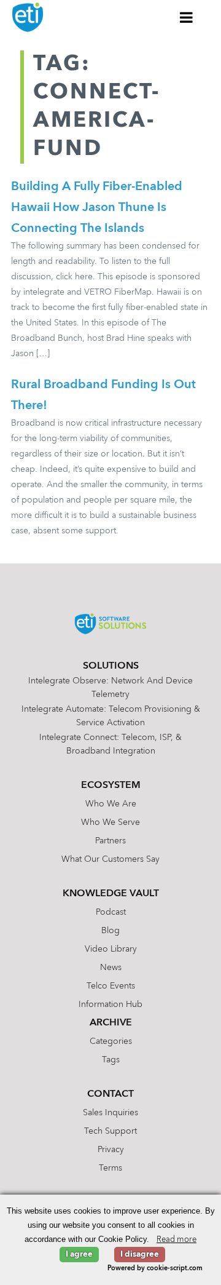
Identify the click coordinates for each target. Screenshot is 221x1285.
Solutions (111, 666)
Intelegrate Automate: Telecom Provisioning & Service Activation (110, 716)
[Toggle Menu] (187, 17)
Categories (111, 1041)
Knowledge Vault (111, 894)
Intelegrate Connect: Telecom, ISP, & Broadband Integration (110, 744)
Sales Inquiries (110, 1112)
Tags (111, 1060)
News (111, 967)
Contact (110, 1094)
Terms (110, 1168)
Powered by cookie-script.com (155, 1268)
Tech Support (110, 1131)
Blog (110, 930)
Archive (111, 1023)
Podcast (111, 912)
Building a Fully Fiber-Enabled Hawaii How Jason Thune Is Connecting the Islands (96, 208)
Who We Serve (110, 822)
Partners (110, 841)
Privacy (111, 1149)
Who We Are (110, 804)
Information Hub (110, 1004)
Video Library (111, 949)
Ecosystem (111, 785)
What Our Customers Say (110, 859)
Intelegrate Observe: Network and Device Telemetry (110, 688)
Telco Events (111, 986)
